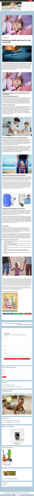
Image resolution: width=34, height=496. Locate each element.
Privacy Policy (4, 484)
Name (5, 346)
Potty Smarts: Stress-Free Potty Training (11, 9)
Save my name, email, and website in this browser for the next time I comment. (17, 356)
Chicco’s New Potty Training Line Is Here (8, 384)
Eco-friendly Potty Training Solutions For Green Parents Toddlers (12, 386)
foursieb (17, 444)
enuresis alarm (22, 211)
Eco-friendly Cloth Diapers (7, 390)
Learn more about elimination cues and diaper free (10, 478)
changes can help (5, 140)
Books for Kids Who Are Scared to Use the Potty (9, 291)
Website (5, 353)
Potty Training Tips (6, 37)
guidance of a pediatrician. (26, 218)
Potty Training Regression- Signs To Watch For (12, 420)
